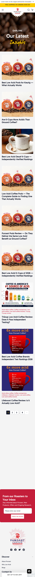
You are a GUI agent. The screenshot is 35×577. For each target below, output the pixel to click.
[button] (28, 10)
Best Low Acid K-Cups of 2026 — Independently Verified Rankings (17, 274)
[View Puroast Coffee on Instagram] (11, 549)
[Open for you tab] (29, 571)
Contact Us (7, 572)
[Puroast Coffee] (17, 9)
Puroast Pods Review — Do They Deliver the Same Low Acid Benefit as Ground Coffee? (17, 236)
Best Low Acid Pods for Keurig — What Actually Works (17, 83)
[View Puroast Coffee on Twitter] (19, 549)
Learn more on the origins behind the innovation (16, 1)
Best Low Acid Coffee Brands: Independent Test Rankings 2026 (17, 358)
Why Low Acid (6, 564)
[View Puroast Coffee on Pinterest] (23, 549)
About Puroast (6, 561)
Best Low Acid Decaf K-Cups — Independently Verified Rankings (17, 158)
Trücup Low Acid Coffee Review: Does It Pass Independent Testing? (17, 320)
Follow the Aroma (17, 516)
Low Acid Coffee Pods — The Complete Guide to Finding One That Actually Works (17, 196)
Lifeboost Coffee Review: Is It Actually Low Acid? (16, 401)
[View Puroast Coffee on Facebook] (15, 549)
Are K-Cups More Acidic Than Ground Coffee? (16, 121)
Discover (5, 557)
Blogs (3, 567)
